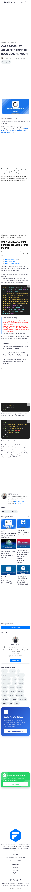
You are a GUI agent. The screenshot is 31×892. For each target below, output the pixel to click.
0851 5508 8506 (19, 501)
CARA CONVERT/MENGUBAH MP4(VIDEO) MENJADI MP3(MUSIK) (8, 534)
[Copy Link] (16, 511)
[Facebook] (3, 511)
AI (18, 671)
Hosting (4, 691)
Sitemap (27, 883)
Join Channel (15, 784)
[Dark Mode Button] (25, 2)
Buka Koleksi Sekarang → (15, 731)
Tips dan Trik (22, 699)
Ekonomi (12, 687)
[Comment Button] (3, 62)
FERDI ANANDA (15, 645)
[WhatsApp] (9, 511)
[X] (6, 511)
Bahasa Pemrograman (8, 675)
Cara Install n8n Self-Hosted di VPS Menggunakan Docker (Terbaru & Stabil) (15, 354)
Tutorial (4, 703)
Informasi (12, 691)
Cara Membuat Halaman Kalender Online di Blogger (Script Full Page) (15, 347)
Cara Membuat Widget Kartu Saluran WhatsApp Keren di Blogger (8, 554)
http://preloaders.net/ (11, 259)
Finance (19, 687)
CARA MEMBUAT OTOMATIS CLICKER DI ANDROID (23, 532)
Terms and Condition (14, 885)
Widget (17, 703)
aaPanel (4, 671)
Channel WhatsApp (15, 860)
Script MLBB (15, 870)
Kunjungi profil (15, 660)
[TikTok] (20, 880)
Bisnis (14, 679)
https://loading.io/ (10, 261)
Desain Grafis (6, 683)
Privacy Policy (25, 885)
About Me (4, 883)
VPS (11, 703)
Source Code (19, 695)
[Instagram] (17, 880)
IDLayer (15, 867)
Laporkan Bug (19, 883)
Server (11, 695)
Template (13, 699)
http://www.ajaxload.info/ (12, 263)
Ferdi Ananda (17, 503)
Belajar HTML (6, 679)
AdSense (12, 671)
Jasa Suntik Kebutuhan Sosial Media (15, 857)
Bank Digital (21, 675)
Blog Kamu (15, 873)
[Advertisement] (15, 23)
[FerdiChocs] (15, 841)
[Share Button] (9, 62)
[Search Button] (22, 2)
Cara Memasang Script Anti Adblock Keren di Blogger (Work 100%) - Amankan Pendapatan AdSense (23, 556)
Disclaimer (5, 885)
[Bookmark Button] (28, 2)
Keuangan (20, 691)
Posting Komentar (15, 627)
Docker (21, 683)
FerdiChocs (9, 2)
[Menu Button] (2, 2)
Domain (4, 687)
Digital (14, 683)
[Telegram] (12, 511)
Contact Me (11, 883)
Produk (4, 695)
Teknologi (5, 699)
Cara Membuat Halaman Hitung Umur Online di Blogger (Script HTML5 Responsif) (14, 361)
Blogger (21, 679)
